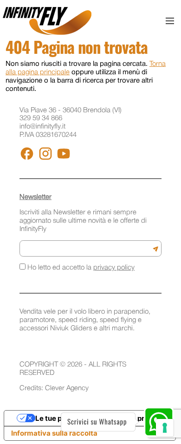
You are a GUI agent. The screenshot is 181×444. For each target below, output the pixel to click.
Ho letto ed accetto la (80, 267)
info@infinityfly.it (42, 126)
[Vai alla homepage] (47, 21)
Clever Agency (67, 388)
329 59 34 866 (40, 118)
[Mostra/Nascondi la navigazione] (170, 21)
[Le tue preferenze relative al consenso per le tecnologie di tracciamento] (165, 428)
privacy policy (114, 267)
